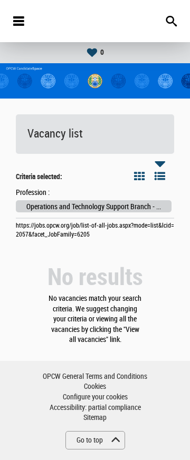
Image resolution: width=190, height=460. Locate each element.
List (160, 176)
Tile (139, 176)
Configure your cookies (95, 397)
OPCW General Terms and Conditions (95, 376)
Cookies (95, 386)
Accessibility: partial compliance (95, 407)
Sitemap (95, 417)
